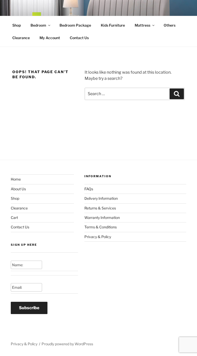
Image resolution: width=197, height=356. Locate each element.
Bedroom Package (75, 25)
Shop (16, 25)
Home (16, 179)
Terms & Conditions (100, 227)
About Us (18, 189)
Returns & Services (100, 208)
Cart (14, 217)
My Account (50, 38)
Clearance (21, 38)
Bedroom (38, 25)
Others (169, 25)
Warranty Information (102, 217)
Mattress (142, 25)
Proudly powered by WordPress (67, 344)
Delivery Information (101, 198)
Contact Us (79, 38)
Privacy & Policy (97, 237)
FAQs (88, 189)
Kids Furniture (113, 25)
